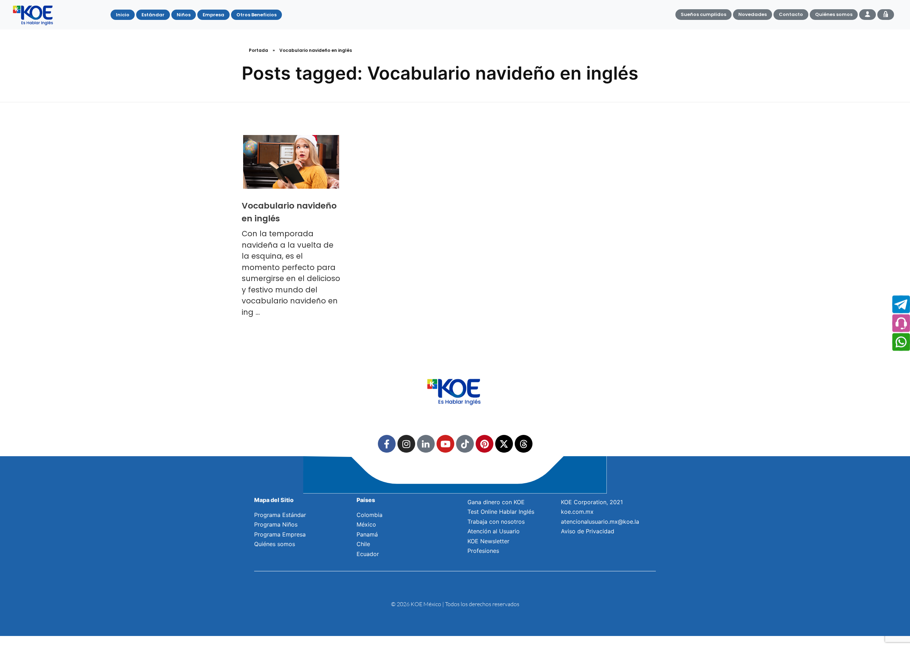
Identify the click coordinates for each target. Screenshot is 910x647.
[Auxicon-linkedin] (426, 444)
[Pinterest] (484, 444)
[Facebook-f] (387, 444)
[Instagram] (406, 444)
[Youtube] (445, 444)
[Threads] (523, 444)
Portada (258, 50)
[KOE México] (33, 15)
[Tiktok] (465, 444)
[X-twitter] (504, 444)
